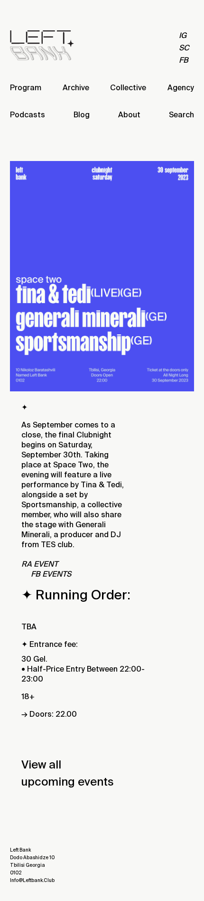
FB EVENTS (51, 574)
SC (184, 48)
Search (181, 115)
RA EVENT (39, 564)
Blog (82, 115)
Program (25, 88)
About (129, 115)
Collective (128, 88)
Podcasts (27, 115)
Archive (76, 88)
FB (183, 60)
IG (182, 35)
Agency (180, 88)
